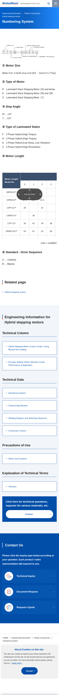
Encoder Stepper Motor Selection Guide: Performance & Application (26, 363)
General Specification (18, 405)
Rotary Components (42, 638)
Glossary (12, 486)
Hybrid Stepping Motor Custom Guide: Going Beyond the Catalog (28, 348)
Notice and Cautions (17, 458)
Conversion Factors (17, 431)
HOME (5, 638)
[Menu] (55, 3)
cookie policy (16, 663)
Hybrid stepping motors (15, 292)
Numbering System (17, 393)
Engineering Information (21, 638)
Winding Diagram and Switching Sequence (27, 418)
